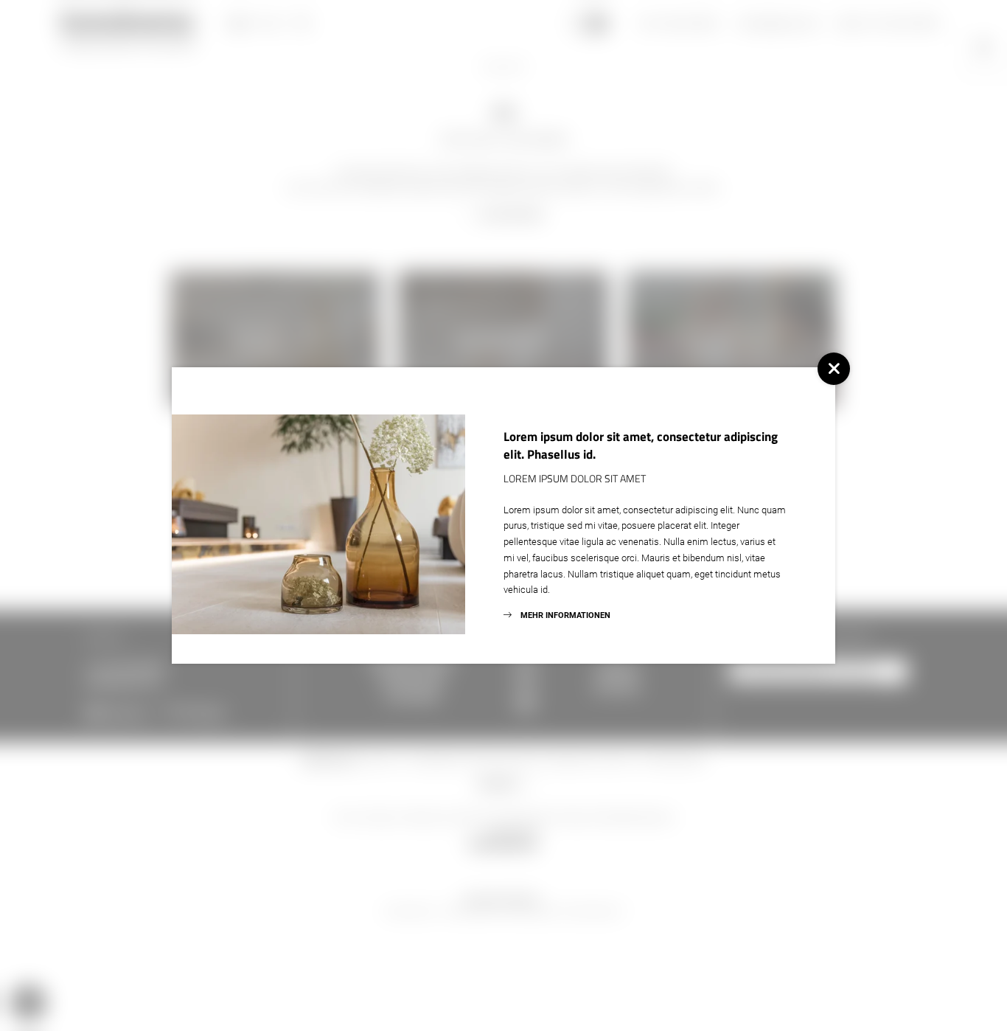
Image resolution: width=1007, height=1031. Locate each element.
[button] (834, 369)
